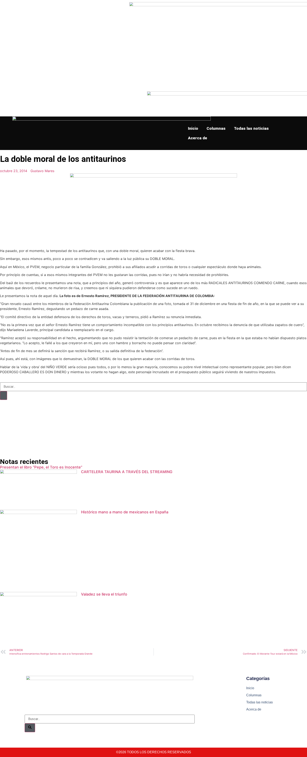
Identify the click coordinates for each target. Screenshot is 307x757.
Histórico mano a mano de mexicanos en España (124, 512)
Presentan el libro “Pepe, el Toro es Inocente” (41, 467)
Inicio (193, 128)
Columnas (216, 128)
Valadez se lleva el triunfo (104, 594)
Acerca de (197, 138)
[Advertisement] (125, 429)
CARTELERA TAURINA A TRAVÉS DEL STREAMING (126, 472)
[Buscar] (3, 395)
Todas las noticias (251, 128)
